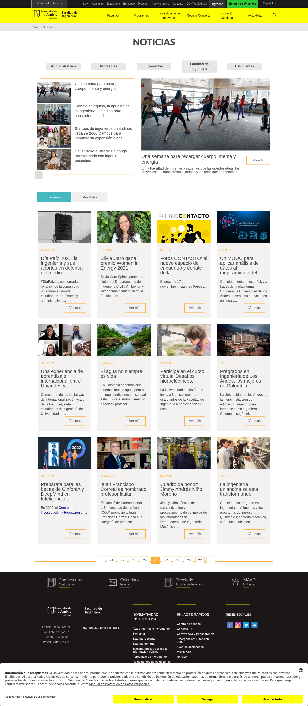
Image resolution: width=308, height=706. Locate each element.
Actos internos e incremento (151, 628)
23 (134, 560)
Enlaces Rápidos (193, 614)
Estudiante (113, 3)
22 (122, 560)
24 (145, 560)
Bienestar (139, 633)
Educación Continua (227, 15)
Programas (141, 15)
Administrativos (63, 66)
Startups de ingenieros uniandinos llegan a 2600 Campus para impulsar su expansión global (103, 133)
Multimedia (184, 651)
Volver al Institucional (49, 3)
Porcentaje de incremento (150, 656)
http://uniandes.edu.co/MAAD (243, 583)
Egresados (154, 66)
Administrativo (160, 3)
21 (111, 560)
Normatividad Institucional (145, 617)
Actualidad (255, 15)
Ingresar (217, 4)
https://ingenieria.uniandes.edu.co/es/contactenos (64, 583)
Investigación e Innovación (169, 15)
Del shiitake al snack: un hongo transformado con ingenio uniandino (101, 156)
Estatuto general (143, 643)
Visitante (177, 3)
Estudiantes (244, 66)
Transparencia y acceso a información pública (150, 650)
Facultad (113, 15)
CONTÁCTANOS (196, 3)
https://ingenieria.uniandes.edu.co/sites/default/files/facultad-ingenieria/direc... (184, 583)
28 (189, 560)
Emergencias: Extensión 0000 (193, 640)
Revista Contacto (198, 15)
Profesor (143, 3)
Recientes (59, 197)
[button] (48, 175)
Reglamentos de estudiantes (152, 661)
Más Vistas (90, 197)
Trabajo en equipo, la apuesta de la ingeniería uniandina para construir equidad (102, 111)
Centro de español (189, 623)
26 (166, 560)
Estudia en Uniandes (242, 3)
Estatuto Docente (144, 638)
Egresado (129, 3)
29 (200, 560)
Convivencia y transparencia (195, 633)
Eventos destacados (190, 646)
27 (178, 560)
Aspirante (98, 3)
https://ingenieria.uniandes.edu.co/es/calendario (124, 583)
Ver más (258, 160)
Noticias (182, 656)
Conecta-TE (185, 628)
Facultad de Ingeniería (199, 66)
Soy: (86, 3)
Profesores (109, 66)
